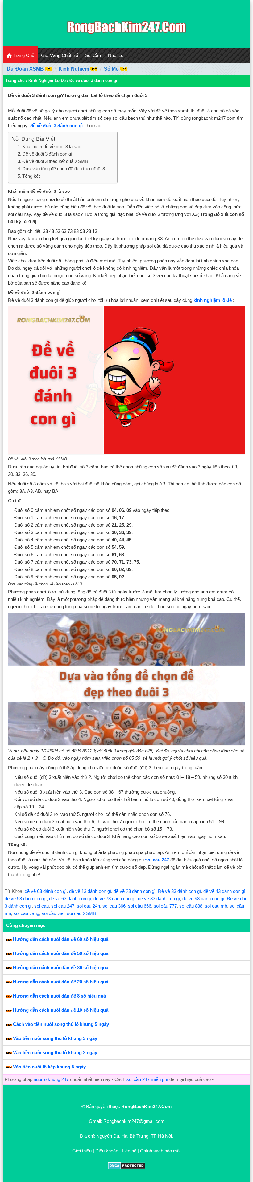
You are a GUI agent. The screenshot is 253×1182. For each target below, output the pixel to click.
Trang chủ (15, 80)
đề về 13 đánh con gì (90, 891)
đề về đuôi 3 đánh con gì (56, 125)
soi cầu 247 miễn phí (147, 1079)
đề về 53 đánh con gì (26, 898)
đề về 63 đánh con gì (70, 898)
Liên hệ (129, 1150)
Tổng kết (31, 176)
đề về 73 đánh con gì (114, 898)
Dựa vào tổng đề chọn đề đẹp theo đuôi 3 (63, 168)
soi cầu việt (53, 913)
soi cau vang (26, 913)
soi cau (41, 906)
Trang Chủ (23, 55)
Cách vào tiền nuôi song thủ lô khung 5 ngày (61, 1024)
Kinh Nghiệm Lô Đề (47, 80)
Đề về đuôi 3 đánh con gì (47, 153)
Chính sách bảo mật (160, 1150)
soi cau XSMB (81, 913)
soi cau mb (216, 906)
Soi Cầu (93, 55)
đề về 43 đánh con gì (224, 891)
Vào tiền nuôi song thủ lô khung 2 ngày (55, 1052)
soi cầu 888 (190, 906)
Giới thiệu (82, 1150)
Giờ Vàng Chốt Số (59, 55)
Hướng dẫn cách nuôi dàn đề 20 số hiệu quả (60, 981)
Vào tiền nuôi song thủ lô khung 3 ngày (55, 1038)
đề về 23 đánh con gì (135, 891)
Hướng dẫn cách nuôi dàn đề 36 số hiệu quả (60, 967)
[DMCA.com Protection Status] (126, 1167)
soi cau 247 (62, 906)
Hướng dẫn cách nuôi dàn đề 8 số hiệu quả (59, 995)
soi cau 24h (88, 906)
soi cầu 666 (139, 906)
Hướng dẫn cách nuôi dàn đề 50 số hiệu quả (60, 953)
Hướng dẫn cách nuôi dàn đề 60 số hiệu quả (60, 939)
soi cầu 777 (165, 906)
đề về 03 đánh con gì (46, 891)
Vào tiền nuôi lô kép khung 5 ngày (49, 1066)
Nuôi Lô (115, 55)
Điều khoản (106, 1150)
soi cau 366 (114, 906)
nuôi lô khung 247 (51, 1079)
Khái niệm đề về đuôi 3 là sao (51, 146)
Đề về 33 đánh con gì (179, 891)
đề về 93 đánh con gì (203, 898)
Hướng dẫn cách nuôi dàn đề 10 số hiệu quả (60, 1010)
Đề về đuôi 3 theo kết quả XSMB (55, 161)
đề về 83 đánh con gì (159, 898)
